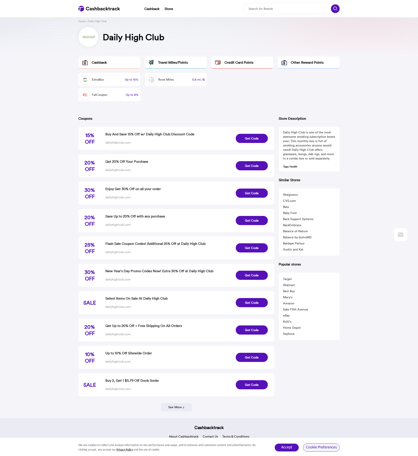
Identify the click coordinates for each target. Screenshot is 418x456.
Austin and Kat (293, 249)
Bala (286, 207)
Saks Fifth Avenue (295, 309)
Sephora (288, 334)
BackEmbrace (292, 225)
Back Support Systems (298, 219)
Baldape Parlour (294, 243)
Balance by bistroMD (297, 237)
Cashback (151, 9)
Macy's (287, 297)
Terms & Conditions (235, 436)
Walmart (289, 285)
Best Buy (289, 291)
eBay (286, 315)
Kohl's (287, 321)
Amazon (288, 303)
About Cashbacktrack (183, 436)
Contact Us (210, 436)
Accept (286, 447)
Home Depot (292, 328)
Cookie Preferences (321, 447)
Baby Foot (290, 213)
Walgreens (290, 195)
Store (169, 9)
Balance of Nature (295, 231)
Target (287, 279)
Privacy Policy (124, 449)
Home (82, 21)
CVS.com (289, 201)
